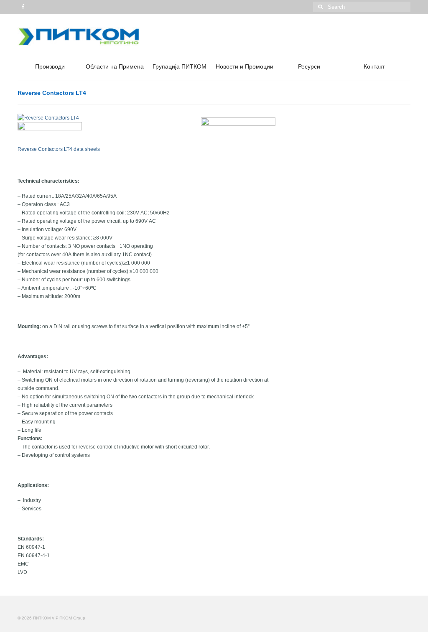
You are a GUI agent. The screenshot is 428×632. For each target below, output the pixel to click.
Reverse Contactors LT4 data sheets (59, 149)
